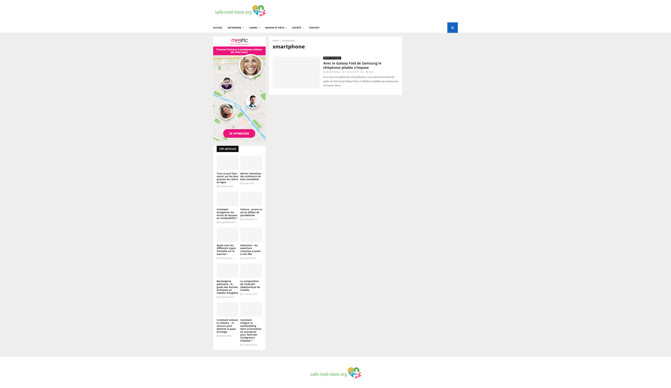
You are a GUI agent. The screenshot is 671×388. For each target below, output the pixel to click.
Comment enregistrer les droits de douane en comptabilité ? (227, 214)
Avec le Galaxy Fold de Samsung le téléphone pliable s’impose (352, 65)
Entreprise (234, 27)
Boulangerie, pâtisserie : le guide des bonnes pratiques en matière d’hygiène (227, 286)
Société (296, 27)
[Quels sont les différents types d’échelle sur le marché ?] (228, 234)
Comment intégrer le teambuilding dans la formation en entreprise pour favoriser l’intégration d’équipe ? (251, 330)
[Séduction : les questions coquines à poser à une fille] (251, 234)
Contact (314, 27)
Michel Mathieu (333, 72)
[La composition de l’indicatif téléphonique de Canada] (251, 270)
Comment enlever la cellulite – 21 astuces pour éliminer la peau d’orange (227, 325)
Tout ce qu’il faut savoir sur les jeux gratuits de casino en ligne (227, 178)
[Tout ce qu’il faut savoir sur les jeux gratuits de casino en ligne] (228, 163)
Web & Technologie (332, 58)
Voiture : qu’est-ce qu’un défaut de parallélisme (251, 212)
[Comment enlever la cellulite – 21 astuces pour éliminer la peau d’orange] (228, 309)
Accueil (217, 27)
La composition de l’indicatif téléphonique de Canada (250, 285)
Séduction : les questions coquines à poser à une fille (250, 250)
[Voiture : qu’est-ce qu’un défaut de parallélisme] (251, 199)
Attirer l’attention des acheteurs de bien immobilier (250, 176)
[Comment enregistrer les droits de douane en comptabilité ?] (228, 199)
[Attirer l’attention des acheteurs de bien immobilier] (251, 163)
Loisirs (253, 27)
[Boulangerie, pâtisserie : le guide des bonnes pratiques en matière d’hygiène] (228, 270)
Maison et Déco (274, 27)
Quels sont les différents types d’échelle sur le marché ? (226, 250)
